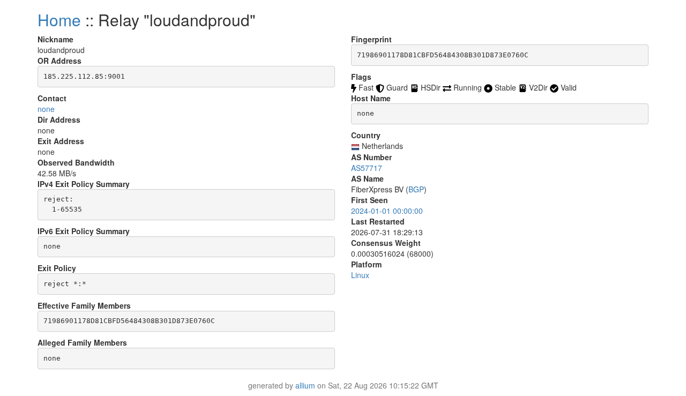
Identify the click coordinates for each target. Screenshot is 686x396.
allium (305, 385)
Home (59, 19)
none (46, 108)
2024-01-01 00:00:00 (387, 210)
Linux (360, 275)
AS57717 (366, 167)
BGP (416, 189)
